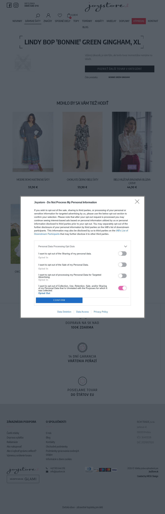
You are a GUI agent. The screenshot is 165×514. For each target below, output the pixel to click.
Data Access (82, 311)
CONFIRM (59, 300)
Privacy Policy (101, 311)
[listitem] (82, 246)
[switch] (122, 253)
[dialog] (82, 257)
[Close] (138, 203)
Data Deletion (64, 311)
